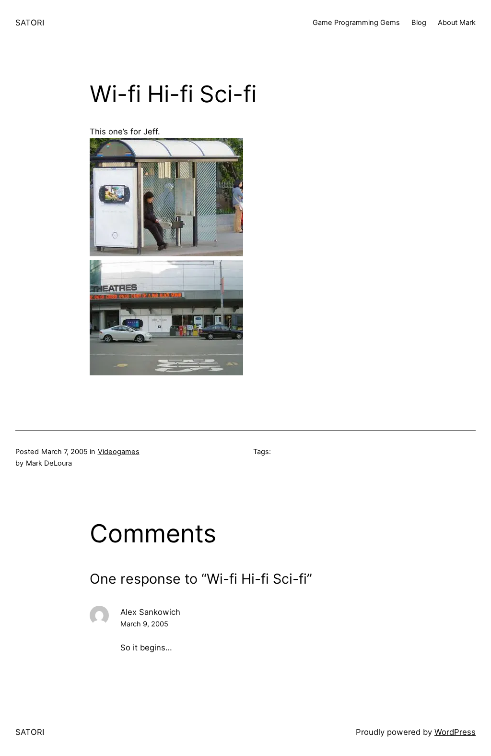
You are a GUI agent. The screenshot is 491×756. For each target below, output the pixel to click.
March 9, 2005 (144, 624)
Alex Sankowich (150, 612)
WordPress (455, 732)
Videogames (119, 451)
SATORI (29, 22)
